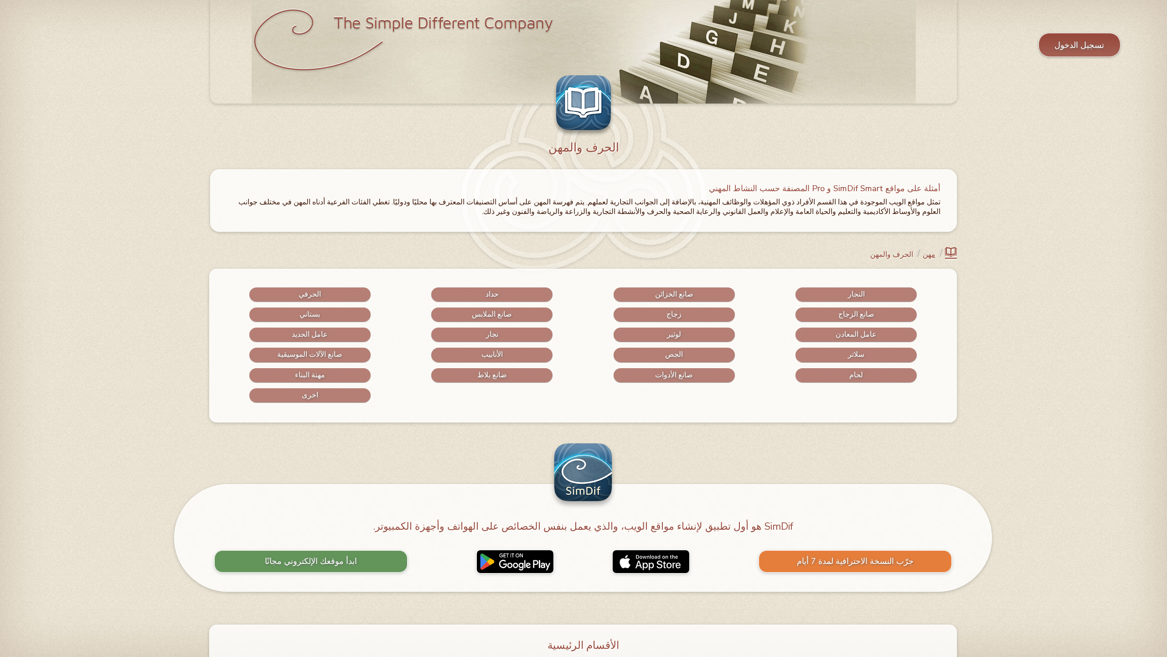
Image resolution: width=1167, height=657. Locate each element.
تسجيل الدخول (1079, 45)
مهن (929, 255)
